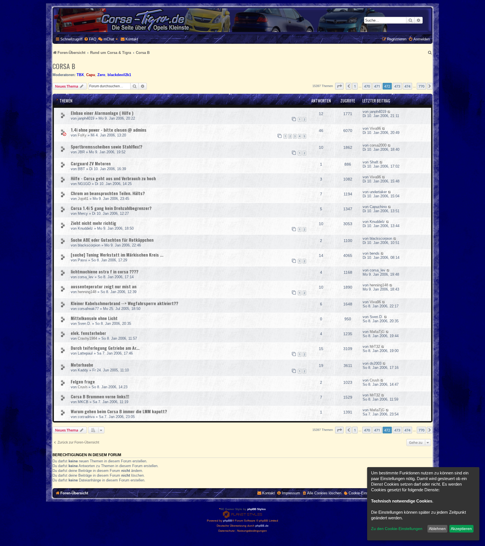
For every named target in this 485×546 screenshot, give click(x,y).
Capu (90, 75)
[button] (339, 86)
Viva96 (375, 128)
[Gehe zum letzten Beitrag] (389, 111)
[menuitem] (90, 39)
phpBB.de (262, 525)
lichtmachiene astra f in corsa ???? (104, 271)
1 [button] (355, 86)
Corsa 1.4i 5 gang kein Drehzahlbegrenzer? (111, 208)
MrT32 (375, 346)
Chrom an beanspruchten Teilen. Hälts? (108, 193)
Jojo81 (83, 199)
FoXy (82, 135)
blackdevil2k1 (119, 75)
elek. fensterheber (88, 333)
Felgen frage (83, 381)
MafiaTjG (377, 332)
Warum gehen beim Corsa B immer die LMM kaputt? (119, 411)
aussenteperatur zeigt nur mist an (103, 286)
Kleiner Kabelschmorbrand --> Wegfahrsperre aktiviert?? (124, 303)
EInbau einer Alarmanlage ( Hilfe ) (102, 112)
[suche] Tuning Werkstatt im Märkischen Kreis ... (117, 254)
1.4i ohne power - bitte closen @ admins (109, 129)
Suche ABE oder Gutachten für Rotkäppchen (112, 239)
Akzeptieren (461, 528)
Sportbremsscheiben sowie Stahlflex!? (106, 146)
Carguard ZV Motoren (91, 163)
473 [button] (397, 86)
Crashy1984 (87, 338)
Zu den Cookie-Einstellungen (396, 528)
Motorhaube (82, 364)
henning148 (87, 292)
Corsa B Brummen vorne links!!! (100, 396)
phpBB (227, 520)
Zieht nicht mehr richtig (93, 223)
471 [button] (377, 86)
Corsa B (63, 66)
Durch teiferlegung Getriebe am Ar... (105, 347)
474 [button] (407, 86)
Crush (82, 387)
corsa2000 (378, 145)
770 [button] (421, 86)
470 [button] (367, 86)
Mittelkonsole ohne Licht (94, 318)
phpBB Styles (256, 509)
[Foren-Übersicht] (242, 20)
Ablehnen (437, 528)
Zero (101, 75)
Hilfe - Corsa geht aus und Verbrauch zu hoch (113, 178)
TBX (80, 75)
